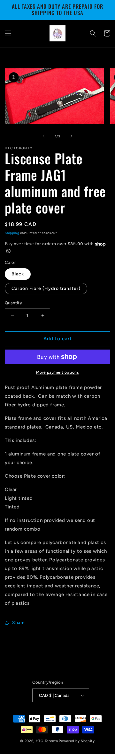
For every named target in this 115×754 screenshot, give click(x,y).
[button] (8, 33)
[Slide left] (43, 136)
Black (18, 274)
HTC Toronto (47, 741)
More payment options (57, 372)
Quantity (13, 302)
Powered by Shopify (77, 741)
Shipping (12, 233)
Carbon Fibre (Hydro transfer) (46, 288)
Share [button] (18, 622)
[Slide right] (72, 136)
